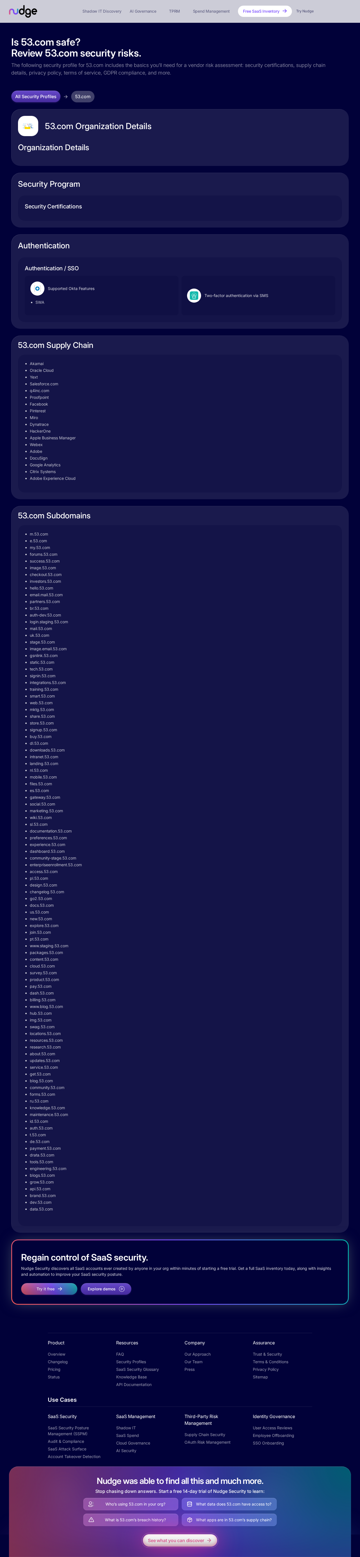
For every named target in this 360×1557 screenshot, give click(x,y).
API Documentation (134, 1384)
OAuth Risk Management (207, 1442)
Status (54, 1376)
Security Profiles (131, 1361)
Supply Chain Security (204, 1434)
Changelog (58, 1361)
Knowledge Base (131, 1376)
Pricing (54, 1369)
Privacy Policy (266, 1369)
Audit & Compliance (66, 1441)
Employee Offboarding (273, 1435)
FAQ (120, 1354)
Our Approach (197, 1354)
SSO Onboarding (268, 1443)
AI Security (126, 1450)
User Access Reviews (272, 1427)
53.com (83, 96)
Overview (56, 1354)
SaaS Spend (127, 1435)
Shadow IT (126, 1427)
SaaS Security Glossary (137, 1369)
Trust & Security (267, 1354)
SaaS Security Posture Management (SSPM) (68, 1430)
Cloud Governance (133, 1443)
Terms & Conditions (270, 1361)
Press (189, 1369)
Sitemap (260, 1376)
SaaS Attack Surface (67, 1448)
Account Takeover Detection (74, 1456)
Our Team (193, 1361)
